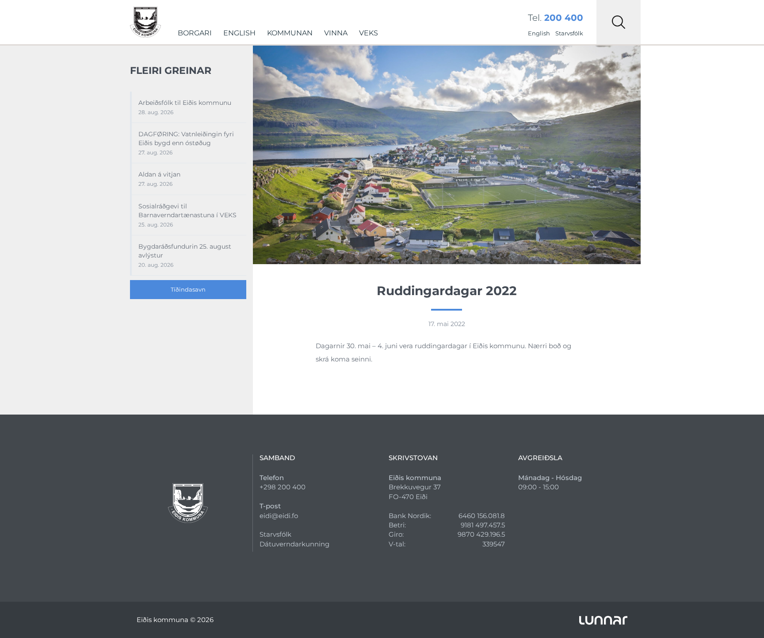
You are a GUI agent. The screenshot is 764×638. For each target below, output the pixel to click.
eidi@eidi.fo (279, 515)
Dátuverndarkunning (294, 544)
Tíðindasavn (188, 289)
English (239, 33)
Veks (368, 33)
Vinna (336, 33)
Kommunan (290, 33)
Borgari (195, 33)
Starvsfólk (569, 33)
